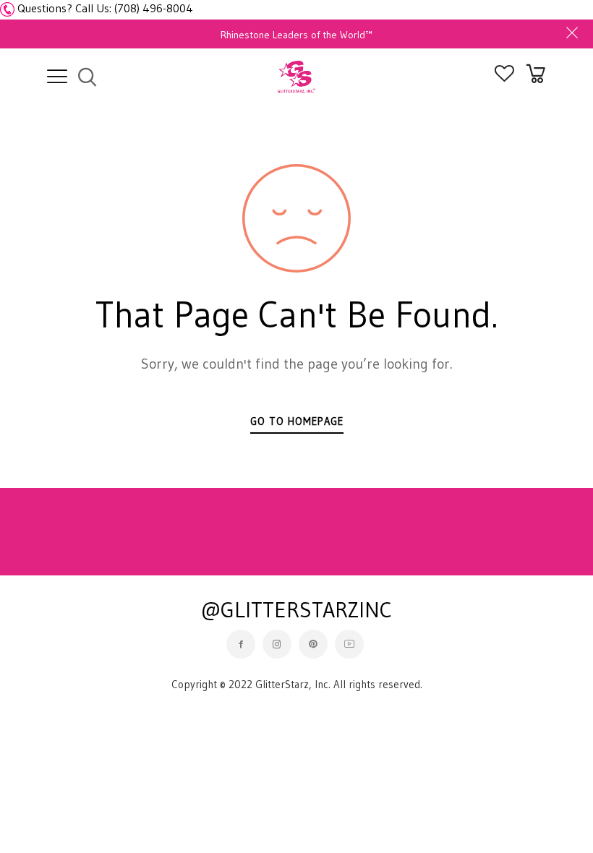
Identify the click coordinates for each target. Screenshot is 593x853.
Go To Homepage (297, 421)
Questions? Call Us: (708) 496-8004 (105, 8)
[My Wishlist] (504, 77)
